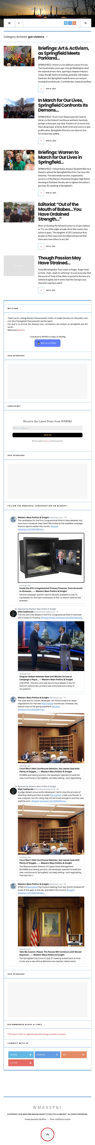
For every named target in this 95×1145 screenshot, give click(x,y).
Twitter (13, 1055)
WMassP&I (47, 1107)
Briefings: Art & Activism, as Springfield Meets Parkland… (63, 53)
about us (20, 330)
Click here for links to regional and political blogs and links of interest (37, 1034)
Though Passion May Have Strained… (59, 260)
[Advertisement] (47, 381)
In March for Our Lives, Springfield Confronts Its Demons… (63, 105)
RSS (64, 1055)
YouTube (13, 1063)
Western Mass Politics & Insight (47, 9)
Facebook (41, 1055)
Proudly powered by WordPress (35, 1119)
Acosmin (67, 1119)
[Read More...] (41, 89)
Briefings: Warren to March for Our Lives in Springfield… (60, 157)
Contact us (46, 441)
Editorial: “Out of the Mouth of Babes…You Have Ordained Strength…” (59, 211)
